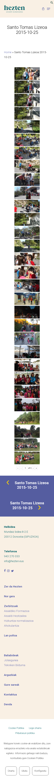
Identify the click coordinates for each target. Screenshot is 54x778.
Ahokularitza (11, 625)
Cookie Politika (16, 728)
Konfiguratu (40, 771)
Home (8, 52)
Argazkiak (10, 675)
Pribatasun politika (25, 733)
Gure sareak (11, 684)
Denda (8, 704)
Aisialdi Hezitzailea (15, 616)
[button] (51, 3)
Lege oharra (35, 728)
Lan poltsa (10, 635)
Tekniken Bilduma (14, 665)
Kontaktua (10, 694)
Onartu (11, 771)
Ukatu (24, 771)
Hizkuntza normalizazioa (18, 620)
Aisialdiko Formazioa (16, 611)
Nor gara (9, 596)
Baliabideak (11, 655)
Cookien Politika (35, 758)
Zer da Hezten (13, 586)
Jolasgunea (11, 660)
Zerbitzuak (11, 606)
